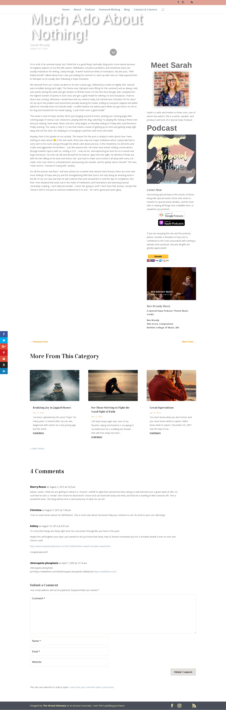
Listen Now (154, 190)
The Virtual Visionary (54, 705)
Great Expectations (162, 407)
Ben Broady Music (158, 306)
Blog (127, 9)
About (77, 9)
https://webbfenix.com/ (105, 571)
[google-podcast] (171, 217)
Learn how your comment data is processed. (91, 687)
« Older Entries (37, 448)
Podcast (90, 9)
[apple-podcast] (171, 225)
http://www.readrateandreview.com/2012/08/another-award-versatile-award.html (70, 546)
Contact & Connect (145, 9)
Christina (35, 510)
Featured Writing (109, 9)
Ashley (34, 526)
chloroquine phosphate (44, 563)
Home (66, 9)
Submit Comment (183, 672)
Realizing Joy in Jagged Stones (52, 407)
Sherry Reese (38, 487)
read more (38, 432)
